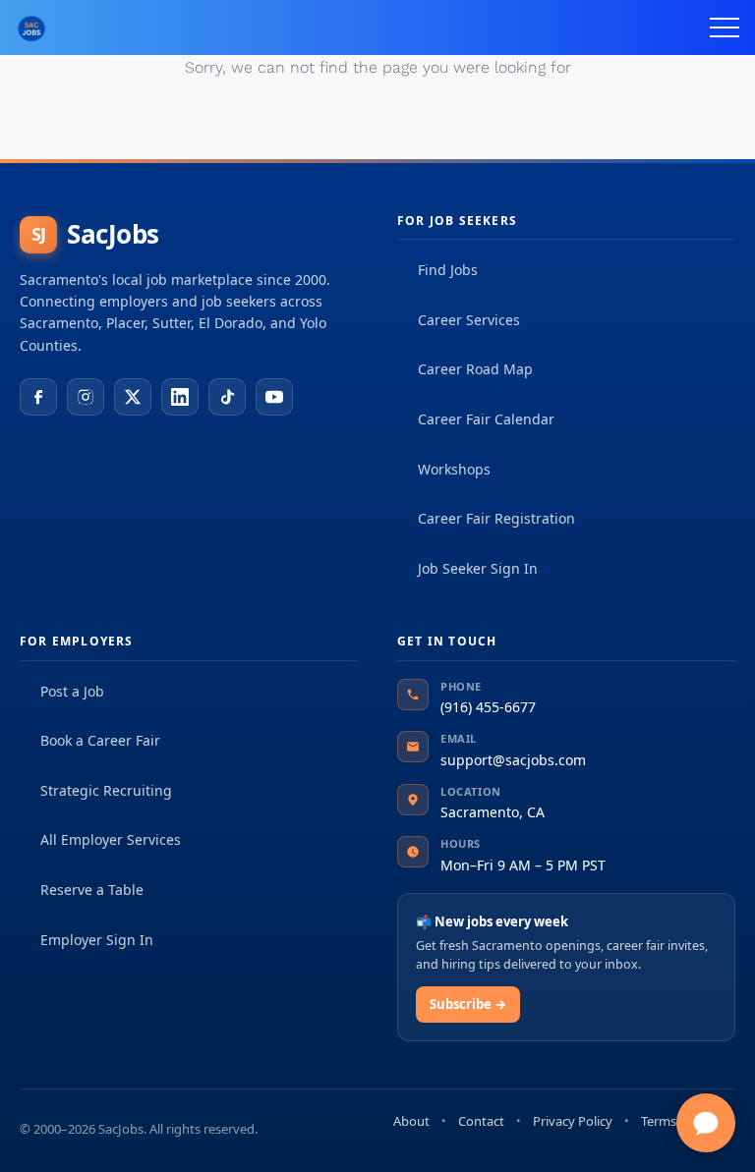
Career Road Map (475, 369)
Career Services (469, 319)
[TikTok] (227, 397)
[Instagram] (85, 397)
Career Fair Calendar (486, 419)
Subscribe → (468, 1004)
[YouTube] (274, 397)
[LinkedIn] (180, 397)
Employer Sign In (96, 939)
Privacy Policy (572, 1121)
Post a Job (72, 691)
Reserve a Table (92, 889)
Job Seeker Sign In (478, 568)
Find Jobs (448, 269)
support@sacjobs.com (513, 760)
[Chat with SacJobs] (705, 1122)
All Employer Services (110, 839)
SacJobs (95, 233)
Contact (481, 1121)
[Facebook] (38, 397)
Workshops (454, 469)
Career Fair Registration (496, 518)
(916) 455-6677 (488, 707)
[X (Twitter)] (132, 397)
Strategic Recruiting (106, 790)
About (411, 1121)
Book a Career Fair (100, 740)
